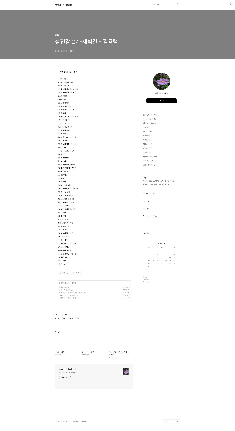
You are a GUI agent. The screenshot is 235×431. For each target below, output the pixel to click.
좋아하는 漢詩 (150, 157)
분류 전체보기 (150, 115)
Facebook (147, 216)
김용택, (145, 184)
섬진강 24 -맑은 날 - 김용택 (68, 298)
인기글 (152, 194)
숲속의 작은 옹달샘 (63, 5)
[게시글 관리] (69, 273)
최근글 (145, 194)
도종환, (156, 184)
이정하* (147, 148)
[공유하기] (66, 273)
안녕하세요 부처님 (151, 165)
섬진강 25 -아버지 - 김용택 (68, 295)
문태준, (161, 184)
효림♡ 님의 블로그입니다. (68, 373)
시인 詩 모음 (149, 123)
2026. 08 (161, 244)
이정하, (167, 184)
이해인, (172, 181)
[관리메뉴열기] (231, 4)
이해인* (147, 140)
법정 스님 (148, 161)
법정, (150, 181)
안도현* (147, 152)
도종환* (147, 136)
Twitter (156, 216)
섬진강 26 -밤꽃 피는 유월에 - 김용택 (71, 292)
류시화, (145, 181)
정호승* (147, 144)
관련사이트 (167, 421)
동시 (146, 127)
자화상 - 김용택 (64, 287)
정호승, (151, 184)
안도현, (167, 181)
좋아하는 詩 (149, 119)
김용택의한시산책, (158, 181)
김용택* (61, 283)
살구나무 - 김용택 (65, 290)
